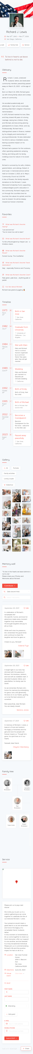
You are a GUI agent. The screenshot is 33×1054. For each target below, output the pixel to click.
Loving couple (9, 479)
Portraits (16, 468)
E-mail (6, 1021)
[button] (16, 882)
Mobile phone (9, 1028)
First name (8, 989)
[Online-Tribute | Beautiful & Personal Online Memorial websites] (13, 1049)
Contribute (8, 586)
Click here (18, 973)
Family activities (9, 473)
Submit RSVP (10, 1038)
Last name (8, 996)
